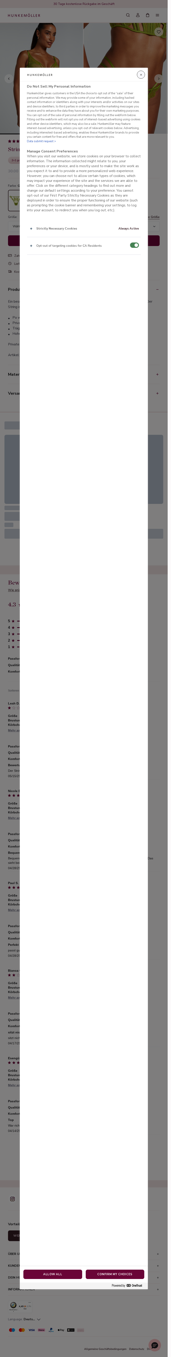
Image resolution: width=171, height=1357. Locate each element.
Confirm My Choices (114, 1274)
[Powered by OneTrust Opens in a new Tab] (129, 1286)
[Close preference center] (141, 74)
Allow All (52, 1274)
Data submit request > (41, 141)
